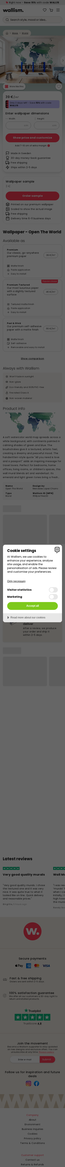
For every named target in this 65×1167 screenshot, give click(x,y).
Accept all (32, 605)
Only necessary (16, 581)
